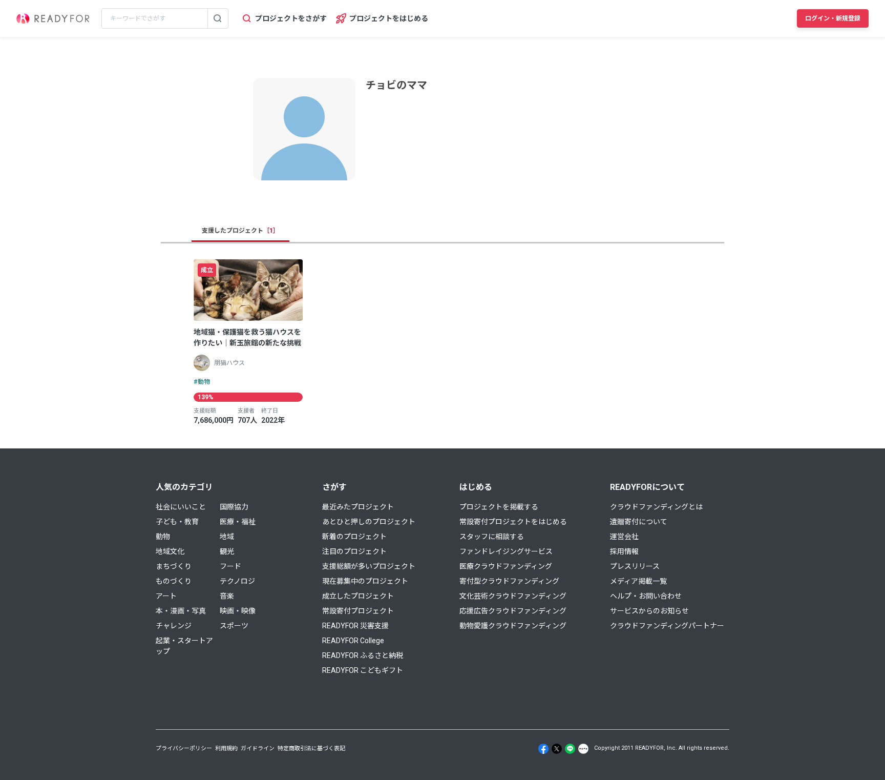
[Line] (570, 749)
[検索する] (217, 18)
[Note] (583, 749)
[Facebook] (543, 749)
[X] (557, 749)
